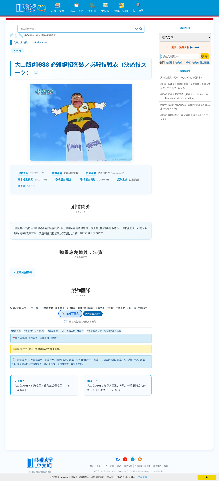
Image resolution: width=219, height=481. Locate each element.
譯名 (119, 466)
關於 (92, 466)
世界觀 (105, 10)
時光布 (195, 62)
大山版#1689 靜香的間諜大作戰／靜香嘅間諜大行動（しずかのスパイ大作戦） (116, 387)
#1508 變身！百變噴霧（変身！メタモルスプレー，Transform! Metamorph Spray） (184, 96)
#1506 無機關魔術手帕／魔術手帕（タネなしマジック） (185, 117)
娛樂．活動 (121, 10)
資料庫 (92, 10)
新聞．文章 (58, 10)
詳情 (54, 338)
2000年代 (34, 42)
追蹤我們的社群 (23, 348)
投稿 (166, 466)
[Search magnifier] (141, 29)
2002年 (45, 42)
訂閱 (112, 466)
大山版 (23, 42)
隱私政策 (128, 466)
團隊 (99, 466)
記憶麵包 (205, 62)
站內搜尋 (138, 10)
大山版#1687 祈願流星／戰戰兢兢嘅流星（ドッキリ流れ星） (43, 387)
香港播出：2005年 (34, 331)
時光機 (178, 62)
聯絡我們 (157, 466)
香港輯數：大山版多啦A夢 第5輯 (104, 331)
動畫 (16, 42)
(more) (194, 47)
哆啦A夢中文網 (31, 35)
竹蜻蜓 (187, 62)
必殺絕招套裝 (24, 272)
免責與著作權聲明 (142, 466)
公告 (105, 466)
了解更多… (143, 477)
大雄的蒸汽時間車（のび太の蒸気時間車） (181, 77)
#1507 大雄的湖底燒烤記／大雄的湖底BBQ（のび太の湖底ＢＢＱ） (185, 106)
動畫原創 (16, 331)
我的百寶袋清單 (93, 313)
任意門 (170, 62)
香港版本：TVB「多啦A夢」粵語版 (66, 331)
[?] (35, 72)
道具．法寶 (76, 10)
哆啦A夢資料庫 (48, 35)
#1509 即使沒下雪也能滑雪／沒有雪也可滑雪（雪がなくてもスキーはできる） (185, 86)
